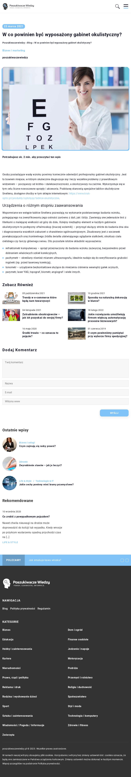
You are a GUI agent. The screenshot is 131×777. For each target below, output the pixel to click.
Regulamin (44, 608)
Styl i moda (74, 706)
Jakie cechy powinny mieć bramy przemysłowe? (46, 484)
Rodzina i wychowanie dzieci (19, 696)
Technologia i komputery (83, 715)
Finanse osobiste (78, 639)
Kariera (6, 658)
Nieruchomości (11, 668)
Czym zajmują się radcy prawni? (37, 446)
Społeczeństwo (77, 696)
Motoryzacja (75, 658)
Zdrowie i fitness (78, 725)
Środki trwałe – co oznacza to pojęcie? (40, 334)
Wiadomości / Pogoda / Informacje (23, 725)
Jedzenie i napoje (78, 648)
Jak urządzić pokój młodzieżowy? (49, 560)
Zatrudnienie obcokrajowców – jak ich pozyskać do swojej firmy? (42, 316)
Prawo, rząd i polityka (15, 677)
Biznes (6, 629)
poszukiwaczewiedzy (15, 57)
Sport (5, 706)
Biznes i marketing (13, 50)
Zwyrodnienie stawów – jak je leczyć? (40, 465)
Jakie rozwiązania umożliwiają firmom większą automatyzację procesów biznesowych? (107, 318)
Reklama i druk (11, 687)
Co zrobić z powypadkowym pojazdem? (26, 516)
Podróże (73, 668)
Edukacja (7, 639)
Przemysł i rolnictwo (80, 677)
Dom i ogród (75, 629)
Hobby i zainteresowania (17, 648)
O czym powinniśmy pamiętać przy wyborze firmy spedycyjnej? (107, 334)
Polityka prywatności (22, 608)
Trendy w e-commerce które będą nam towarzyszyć (39, 299)
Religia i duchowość (80, 687)
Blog (5, 608)
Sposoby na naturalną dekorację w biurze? (107, 299)
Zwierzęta (8, 734)
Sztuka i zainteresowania (17, 715)
